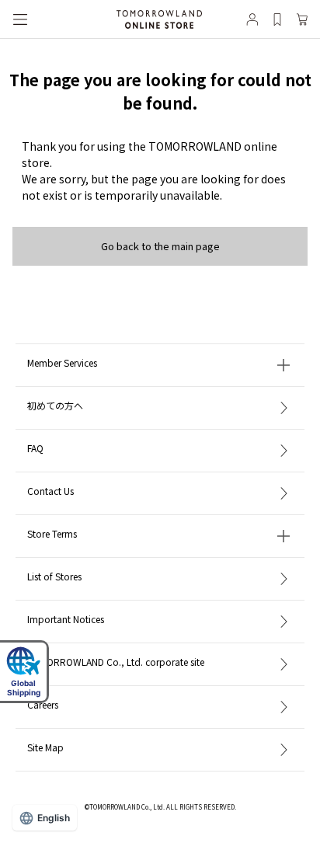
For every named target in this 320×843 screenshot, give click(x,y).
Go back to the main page (160, 246)
